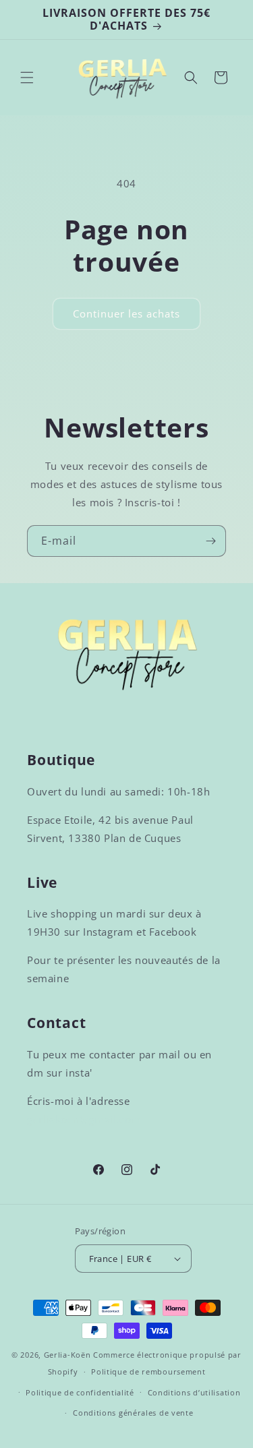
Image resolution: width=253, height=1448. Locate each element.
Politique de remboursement (148, 1371)
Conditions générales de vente (133, 1413)
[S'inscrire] (210, 541)
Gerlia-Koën (67, 1355)
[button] (27, 77)
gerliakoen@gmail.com (84, 1119)
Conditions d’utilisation (194, 1392)
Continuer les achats (126, 313)
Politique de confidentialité (80, 1392)
